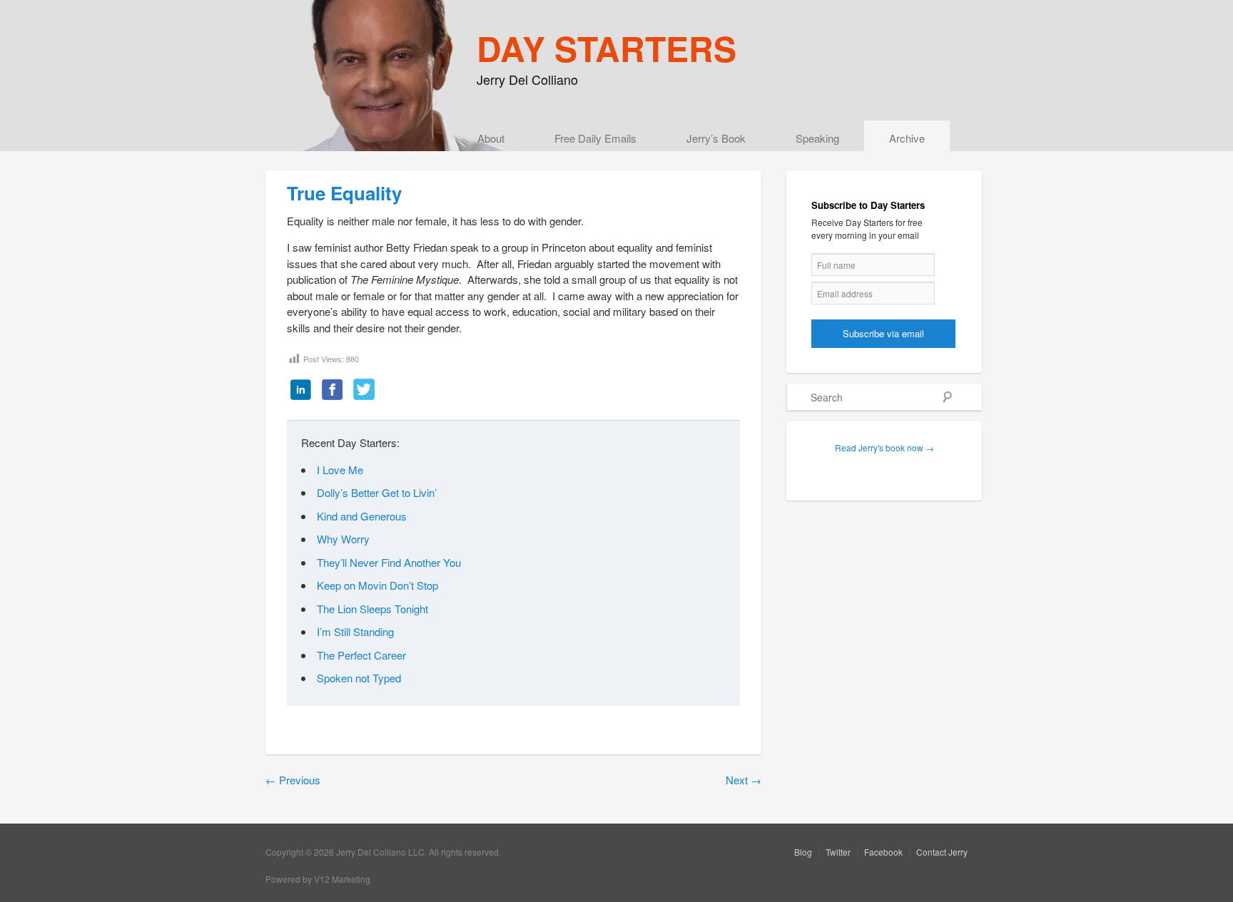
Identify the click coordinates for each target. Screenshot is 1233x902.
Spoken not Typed (359, 677)
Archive (907, 137)
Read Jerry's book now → (884, 447)
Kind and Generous (362, 515)
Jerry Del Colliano (527, 79)
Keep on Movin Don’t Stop (377, 585)
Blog (803, 852)
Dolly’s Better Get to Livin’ (377, 492)
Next (743, 779)
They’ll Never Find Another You (389, 562)
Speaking (817, 137)
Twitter (838, 852)
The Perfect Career (361, 654)
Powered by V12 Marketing (317, 879)
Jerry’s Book (716, 137)
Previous (292, 779)
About (490, 137)
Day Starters (606, 48)
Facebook (883, 852)
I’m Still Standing (355, 631)
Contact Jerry (942, 852)
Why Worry (343, 538)
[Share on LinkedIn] (301, 390)
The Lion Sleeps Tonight (372, 608)
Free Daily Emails (595, 137)
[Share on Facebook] (332, 390)
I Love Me (340, 469)
